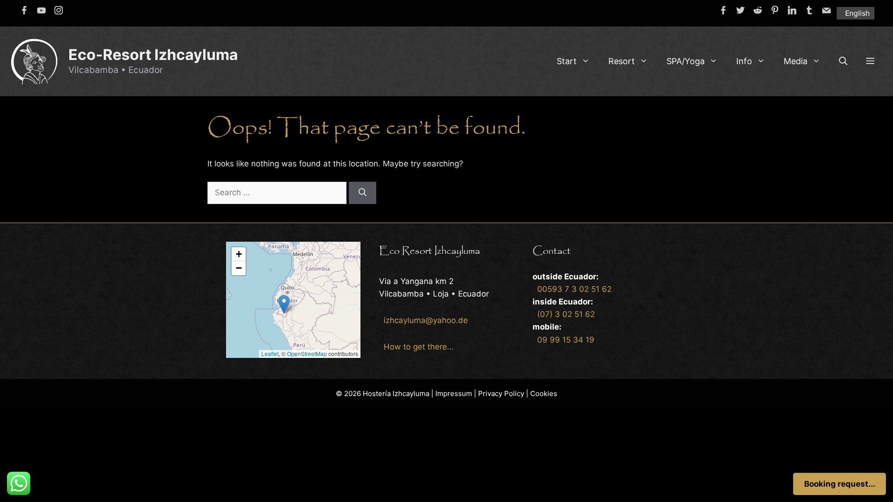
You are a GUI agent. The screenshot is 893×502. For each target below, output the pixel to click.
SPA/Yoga (685, 61)
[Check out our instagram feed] (58, 10)
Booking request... (839, 484)
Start (567, 61)
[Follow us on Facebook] (24, 10)
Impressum (453, 393)
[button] (870, 61)
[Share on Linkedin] (792, 10)
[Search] (362, 193)
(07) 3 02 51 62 (566, 314)
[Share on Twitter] (740, 10)
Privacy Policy (501, 393)
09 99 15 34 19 (565, 339)
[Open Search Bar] (843, 61)
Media (795, 61)
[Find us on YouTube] (41, 10)
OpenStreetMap (307, 353)
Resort (621, 61)
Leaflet (270, 353)
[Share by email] (826, 10)
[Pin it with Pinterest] (774, 10)
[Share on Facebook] (723, 10)
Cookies (543, 393)
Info (744, 61)
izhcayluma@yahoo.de (426, 320)
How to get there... (419, 346)
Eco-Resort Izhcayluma (153, 55)
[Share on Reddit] (757, 10)
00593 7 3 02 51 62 (574, 289)
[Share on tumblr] (809, 10)
